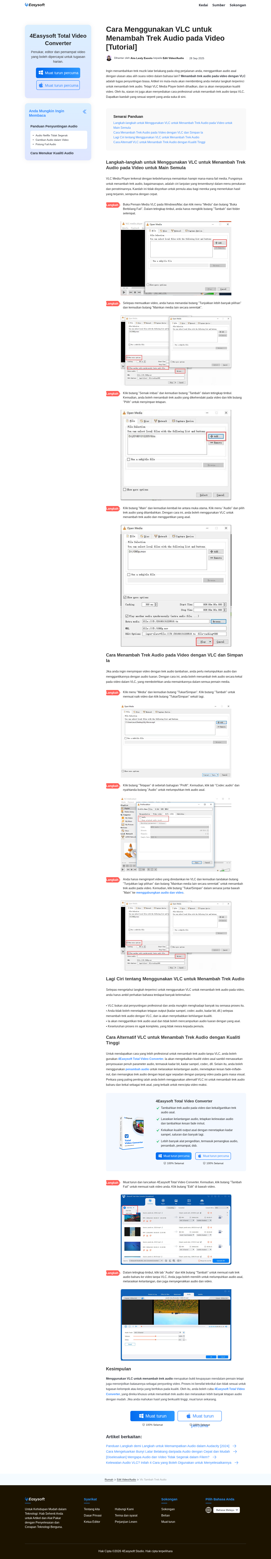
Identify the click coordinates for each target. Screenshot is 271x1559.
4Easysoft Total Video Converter (140, 1058)
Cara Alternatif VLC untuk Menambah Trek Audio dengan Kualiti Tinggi (159, 142)
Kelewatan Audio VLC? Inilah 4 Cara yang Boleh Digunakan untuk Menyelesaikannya (168, 1462)
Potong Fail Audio (46, 144)
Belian (165, 1515)
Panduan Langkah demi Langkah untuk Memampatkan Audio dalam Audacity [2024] (167, 1446)
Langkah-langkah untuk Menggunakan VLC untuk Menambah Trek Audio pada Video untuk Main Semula (172, 125)
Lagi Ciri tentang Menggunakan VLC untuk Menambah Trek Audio (156, 137)
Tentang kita (92, 1509)
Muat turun (168, 1521)
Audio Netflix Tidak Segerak (52, 135)
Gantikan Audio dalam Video (52, 139)
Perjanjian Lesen (126, 1521)
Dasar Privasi (93, 1515)
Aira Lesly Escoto (142, 58)
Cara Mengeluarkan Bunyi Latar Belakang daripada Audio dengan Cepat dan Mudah (168, 1451)
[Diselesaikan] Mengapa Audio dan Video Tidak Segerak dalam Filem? (157, 1457)
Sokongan (238, 5)
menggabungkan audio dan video (159, 892)
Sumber (218, 5)
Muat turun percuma (61, 73)
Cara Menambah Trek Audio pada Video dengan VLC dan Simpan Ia (158, 132)
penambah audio (137, 1069)
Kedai (203, 5)
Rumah (109, 1479)
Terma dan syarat (126, 1515)
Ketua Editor (92, 1521)
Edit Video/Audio (173, 58)
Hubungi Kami (124, 1509)
